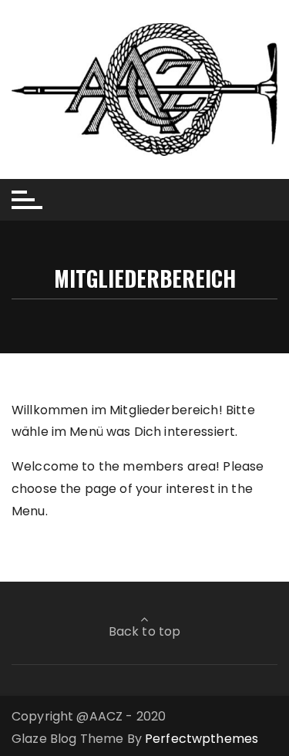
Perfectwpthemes (201, 739)
